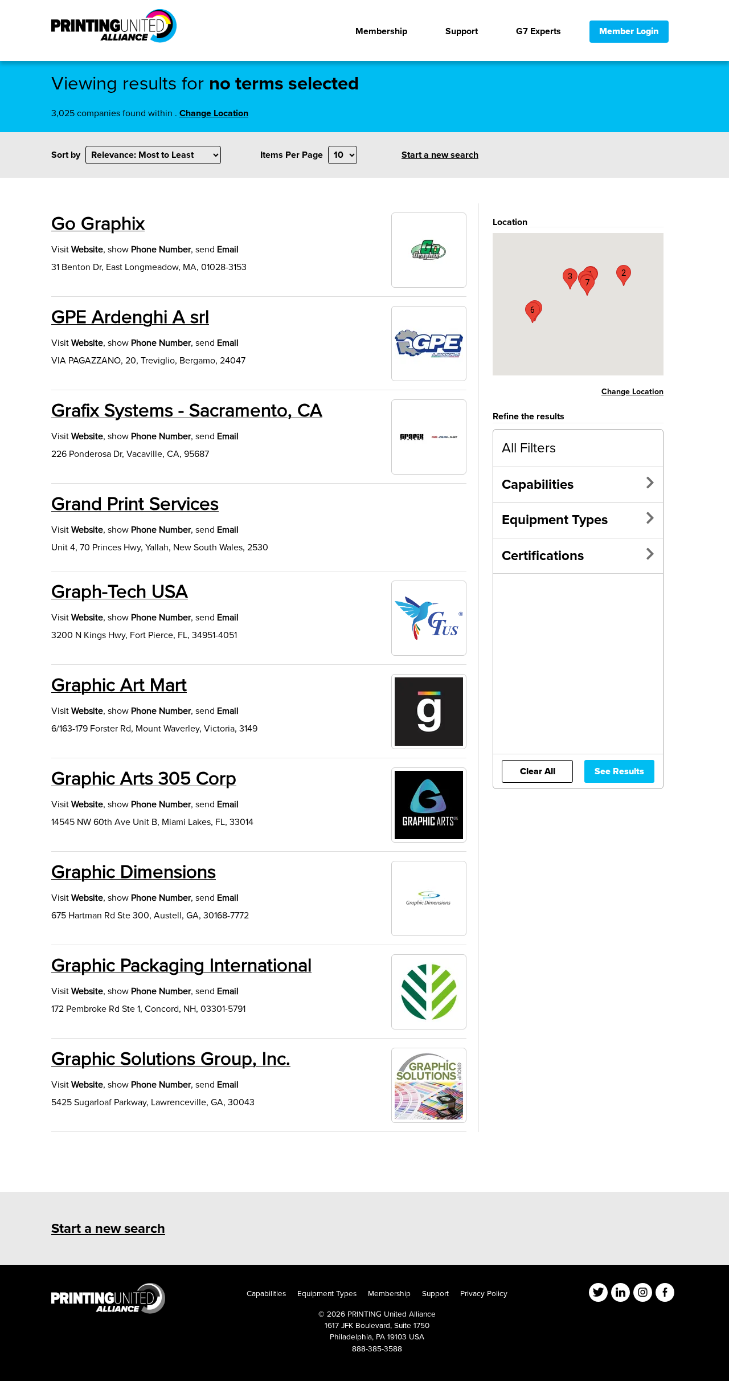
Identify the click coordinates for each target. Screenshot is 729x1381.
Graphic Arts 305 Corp (143, 778)
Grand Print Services (135, 504)
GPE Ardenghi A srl (130, 317)
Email (228, 249)
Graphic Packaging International (181, 965)
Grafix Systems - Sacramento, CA (186, 410)
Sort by (65, 155)
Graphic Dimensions (133, 872)
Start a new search (440, 155)
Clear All (537, 771)
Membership (389, 1293)
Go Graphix (98, 224)
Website (87, 249)
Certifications (543, 556)
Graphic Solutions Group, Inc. (170, 1059)
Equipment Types (555, 520)
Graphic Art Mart (119, 685)
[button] (623, 275)
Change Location (213, 113)
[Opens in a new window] (108, 1311)
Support (435, 1293)
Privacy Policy (483, 1293)
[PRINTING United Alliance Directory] (114, 28)
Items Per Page (291, 155)
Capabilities (538, 484)
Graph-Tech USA (119, 592)
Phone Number (161, 249)
